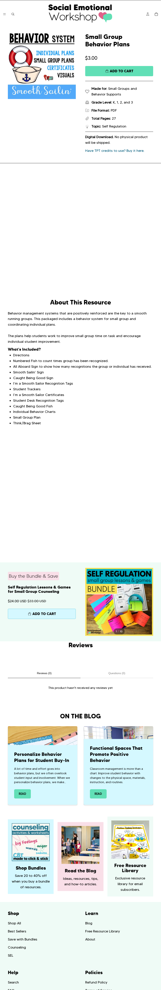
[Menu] (4, 14)
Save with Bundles (22, 939)
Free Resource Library (102, 931)
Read (22, 794)
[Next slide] (149, 602)
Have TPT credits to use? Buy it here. (114, 150)
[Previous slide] (89, 602)
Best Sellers (17, 931)
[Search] (13, 14)
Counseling (17, 947)
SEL (10, 955)
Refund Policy (96, 982)
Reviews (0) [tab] (44, 673)
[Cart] (156, 14)
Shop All (14, 923)
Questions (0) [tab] (116, 673)
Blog (88, 923)
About (90, 939)
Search (13, 982)
